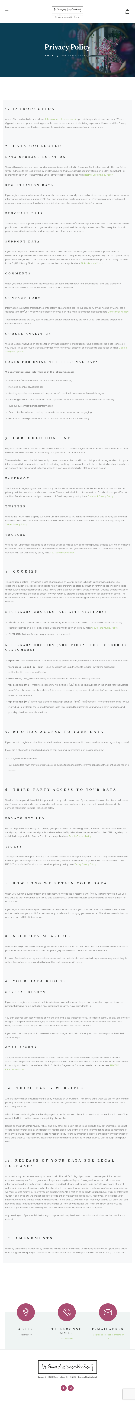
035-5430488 (67, 1338)
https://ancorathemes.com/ (60, 119)
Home (49, 55)
